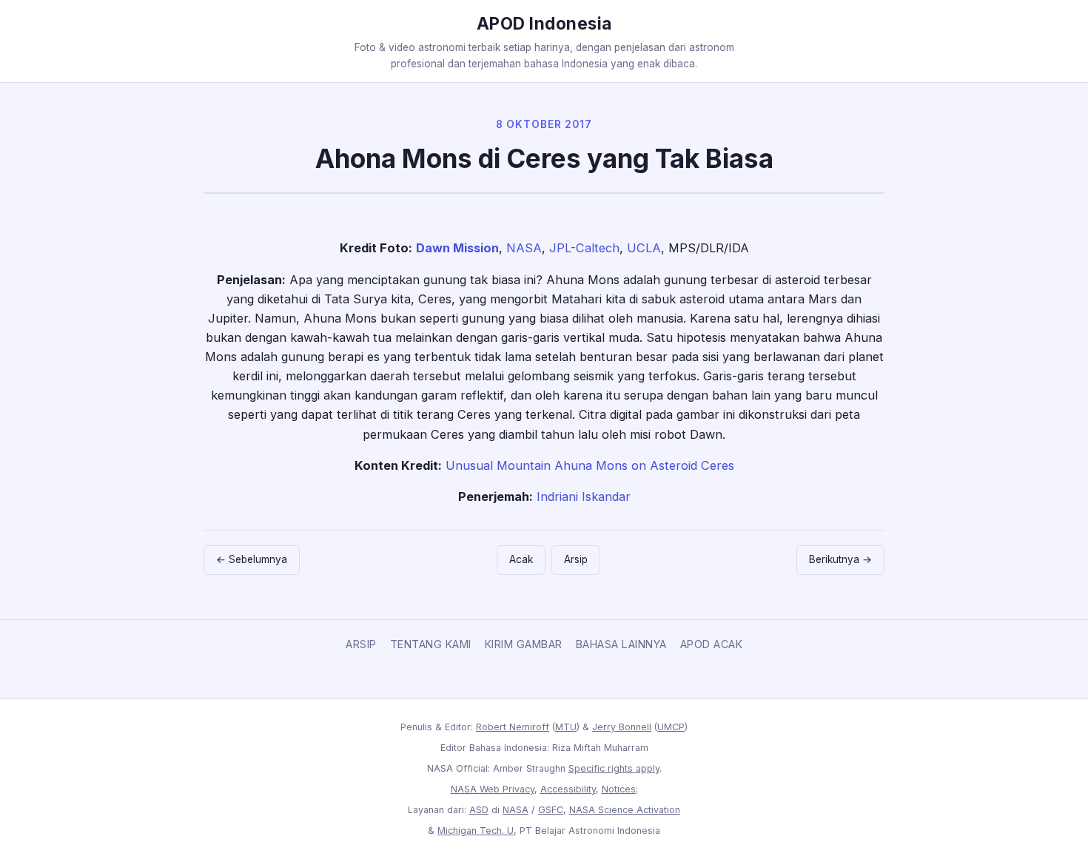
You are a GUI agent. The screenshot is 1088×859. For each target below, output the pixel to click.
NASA (524, 247)
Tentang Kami (430, 644)
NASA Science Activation (624, 809)
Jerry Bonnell (621, 726)
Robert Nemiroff (512, 726)
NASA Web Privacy (492, 789)
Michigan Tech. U (475, 830)
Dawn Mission (457, 247)
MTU (566, 726)
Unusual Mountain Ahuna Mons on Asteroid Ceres (590, 465)
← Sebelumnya (251, 559)
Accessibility (568, 789)
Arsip (576, 559)
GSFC (550, 809)
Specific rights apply (613, 768)
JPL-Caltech (584, 247)
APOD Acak (711, 644)
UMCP (671, 726)
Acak (521, 559)
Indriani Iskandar (584, 496)
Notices (619, 789)
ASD (478, 809)
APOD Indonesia (544, 23)
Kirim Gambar (524, 644)
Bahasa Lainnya (621, 644)
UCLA (644, 247)
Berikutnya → (840, 559)
